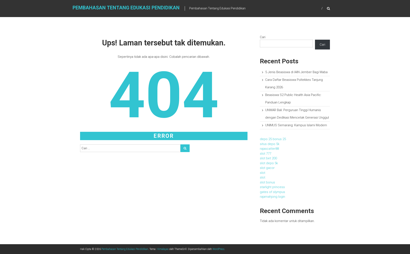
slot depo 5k (269, 163)
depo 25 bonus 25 (273, 139)
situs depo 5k (269, 144)
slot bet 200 (268, 158)
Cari (262, 37)
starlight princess (272, 187)
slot (262, 173)
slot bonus (267, 182)
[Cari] (185, 148)
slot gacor (267, 168)
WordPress (218, 249)
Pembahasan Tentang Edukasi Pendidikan (126, 8)
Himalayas (163, 249)
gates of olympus (272, 192)
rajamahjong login (272, 197)
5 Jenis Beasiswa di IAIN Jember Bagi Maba (296, 72)
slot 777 (265, 153)
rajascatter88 (269, 149)
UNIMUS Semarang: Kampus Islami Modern (296, 125)
